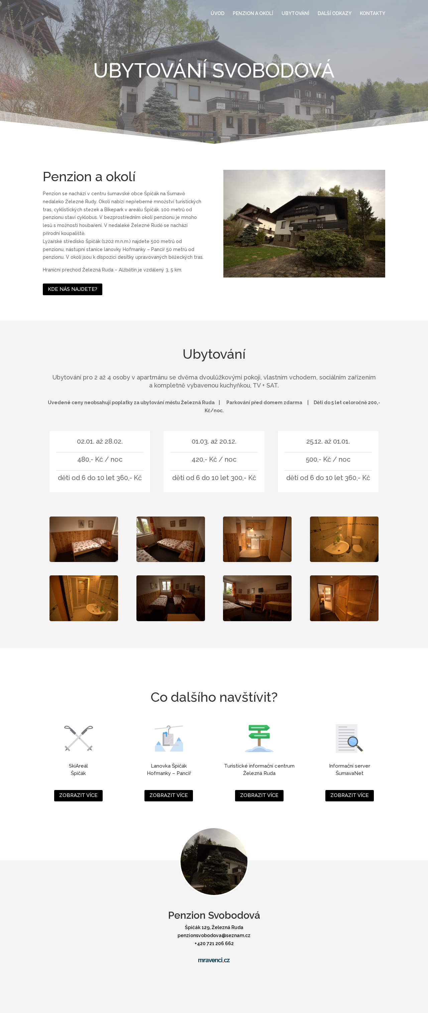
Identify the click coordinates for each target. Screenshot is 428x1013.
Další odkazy (334, 13)
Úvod (217, 13)
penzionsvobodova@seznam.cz (214, 935)
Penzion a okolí (253, 13)
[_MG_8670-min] (304, 275)
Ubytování (295, 13)
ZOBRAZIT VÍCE (78, 795)
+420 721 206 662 (214, 943)
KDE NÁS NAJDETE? (72, 289)
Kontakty (372, 13)
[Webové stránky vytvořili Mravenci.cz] (214, 960)
